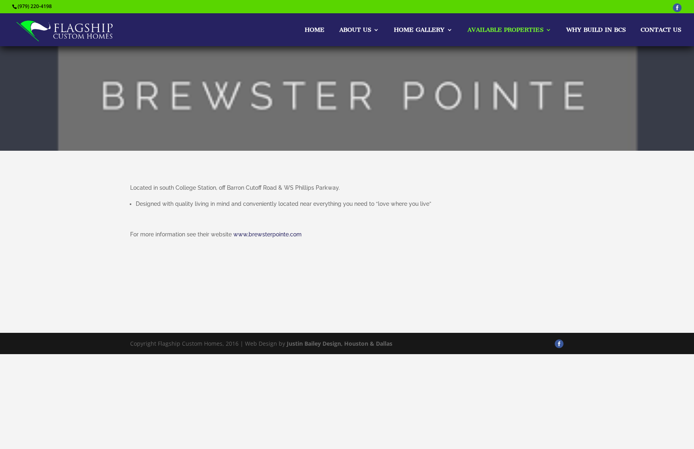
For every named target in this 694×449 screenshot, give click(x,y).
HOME (315, 30)
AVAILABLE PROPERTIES (505, 30)
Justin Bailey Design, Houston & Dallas (339, 343)
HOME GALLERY (419, 30)
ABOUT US (355, 30)
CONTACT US (661, 30)
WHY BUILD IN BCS (596, 30)
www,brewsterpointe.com (267, 234)
